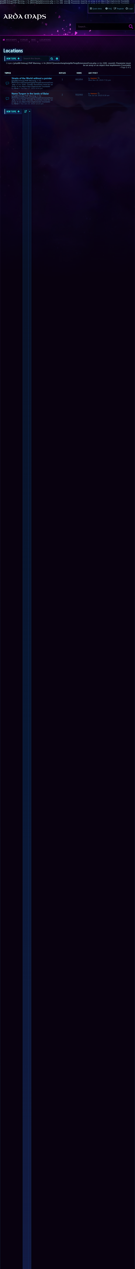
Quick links (97, 9)
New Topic (12, 58)
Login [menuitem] (130, 9)
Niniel (16, 88)
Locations (45, 40)
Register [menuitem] (120, 9)
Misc (33, 40)
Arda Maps (11, 40)
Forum (24, 40)
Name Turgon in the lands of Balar (30, 93)
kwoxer (94, 78)
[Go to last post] (98, 78)
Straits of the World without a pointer (32, 78)
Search (130, 26)
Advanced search (57, 58)
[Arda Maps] (24, 16)
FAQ (110, 9)
